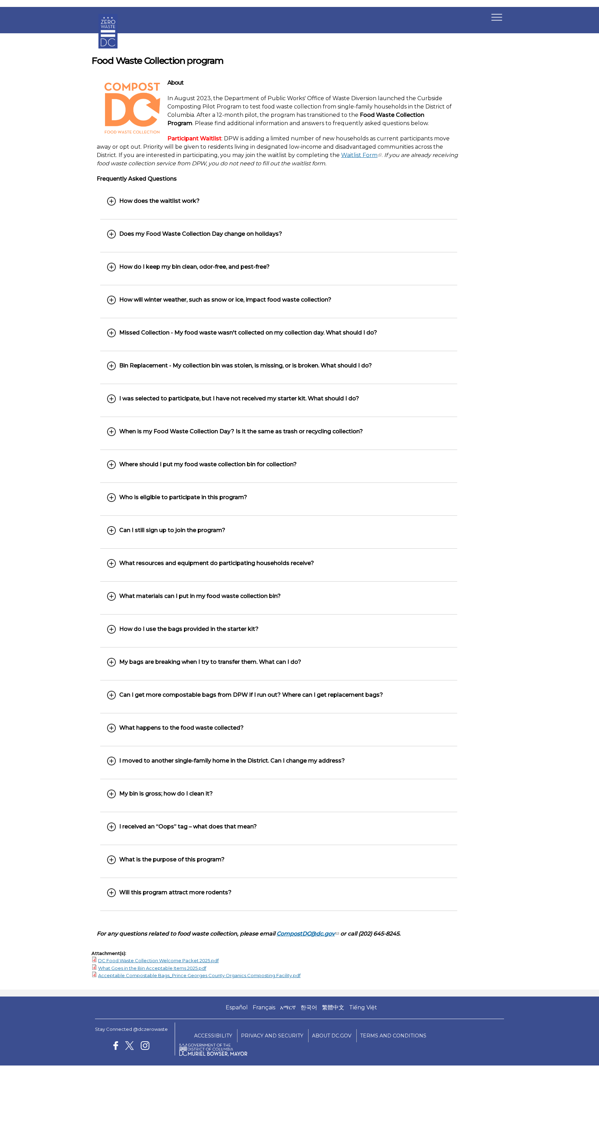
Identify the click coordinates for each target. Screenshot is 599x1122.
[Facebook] (116, 1046)
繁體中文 (333, 1007)
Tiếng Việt (363, 1007)
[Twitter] (129, 1046)
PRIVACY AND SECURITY (272, 1036)
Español (237, 1007)
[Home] (108, 53)
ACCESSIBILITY (213, 1036)
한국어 (309, 1007)
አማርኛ (288, 1007)
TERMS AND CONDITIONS (393, 1036)
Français (264, 1007)
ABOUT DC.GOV (331, 1036)
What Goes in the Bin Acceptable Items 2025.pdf (152, 968)
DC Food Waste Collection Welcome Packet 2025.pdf (158, 960)
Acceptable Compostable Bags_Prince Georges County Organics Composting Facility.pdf (199, 975)
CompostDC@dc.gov (306, 933)
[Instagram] (145, 1046)
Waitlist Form (359, 155)
